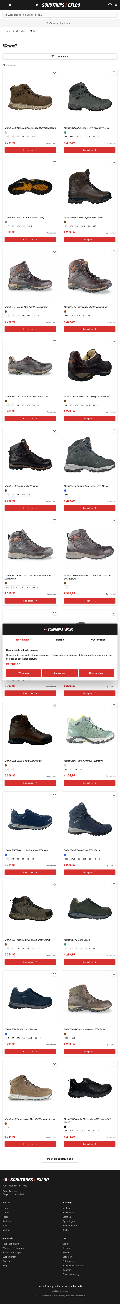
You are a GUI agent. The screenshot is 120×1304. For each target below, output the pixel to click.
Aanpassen (60, 673)
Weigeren (23, 673)
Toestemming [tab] (21, 639)
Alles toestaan (96, 673)
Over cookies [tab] (98, 639)
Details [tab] (60, 639)
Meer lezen (12, 663)
